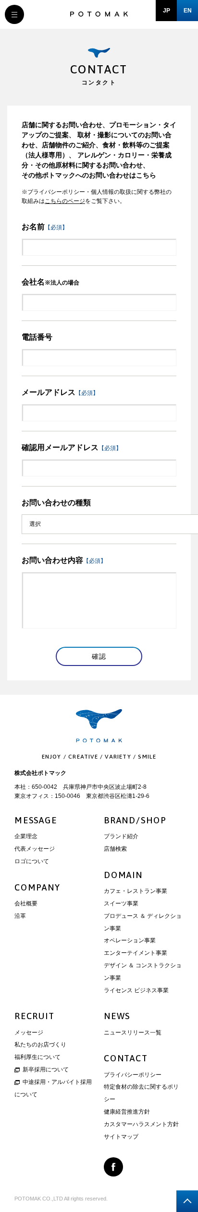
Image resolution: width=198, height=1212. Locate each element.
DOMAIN (123, 875)
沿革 (20, 916)
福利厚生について (37, 1057)
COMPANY (37, 887)
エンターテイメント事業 (135, 953)
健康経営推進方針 (127, 1111)
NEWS (117, 1016)
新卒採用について (46, 1069)
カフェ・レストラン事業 (135, 891)
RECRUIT (34, 1016)
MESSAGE (35, 820)
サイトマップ (121, 1136)
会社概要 (25, 903)
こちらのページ (65, 201)
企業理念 (25, 836)
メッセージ (28, 1032)
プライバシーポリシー (132, 1074)
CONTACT (126, 1058)
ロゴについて (31, 861)
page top (187, 1201)
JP (166, 10)
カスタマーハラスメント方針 (141, 1124)
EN (188, 10)
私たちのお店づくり (40, 1044)
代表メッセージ (34, 848)
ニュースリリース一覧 (132, 1032)
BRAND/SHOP (135, 820)
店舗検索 (115, 848)
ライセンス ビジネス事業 (136, 990)
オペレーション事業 (130, 940)
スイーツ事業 (121, 903)
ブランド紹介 (121, 836)
